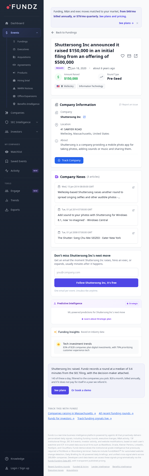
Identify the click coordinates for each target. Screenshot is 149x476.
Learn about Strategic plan (97, 318)
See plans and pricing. (113, 16)
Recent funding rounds (59, 466)
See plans (60, 390)
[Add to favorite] (122, 56)
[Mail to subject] (129, 56)
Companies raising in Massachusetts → (72, 413)
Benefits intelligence (122, 466)
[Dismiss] (137, 23)
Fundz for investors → (61, 418)
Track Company (71, 160)
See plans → (126, 23)
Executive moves (56, 470)
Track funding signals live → (94, 418)
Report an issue (130, 104)
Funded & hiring (80, 466)
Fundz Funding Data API (59, 460)
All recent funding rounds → (116, 413)
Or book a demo (81, 390)
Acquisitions (72, 470)
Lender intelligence (100, 466)
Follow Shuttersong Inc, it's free (96, 282)
